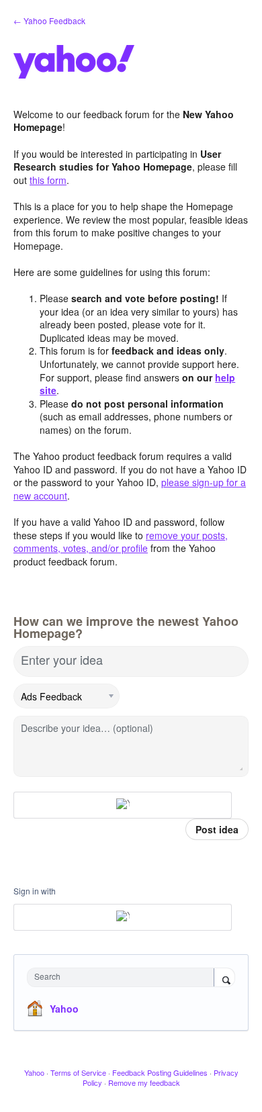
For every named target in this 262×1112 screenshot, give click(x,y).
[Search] (224, 978)
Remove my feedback (144, 1082)
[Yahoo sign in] (122, 805)
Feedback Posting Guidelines (160, 1072)
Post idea (216, 829)
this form (48, 180)
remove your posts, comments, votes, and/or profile (120, 541)
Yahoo (64, 1008)
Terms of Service (78, 1072)
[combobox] (124, 977)
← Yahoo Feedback (49, 20)
